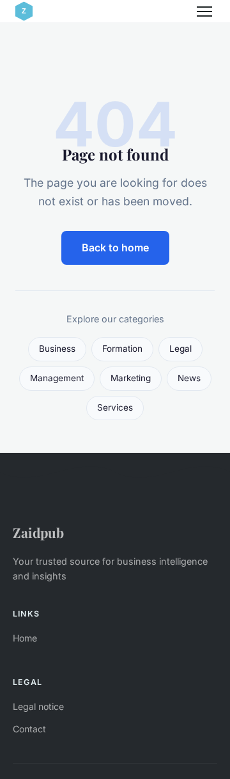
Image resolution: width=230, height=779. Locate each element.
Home (25, 638)
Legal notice (38, 706)
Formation (122, 348)
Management (57, 378)
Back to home (115, 247)
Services (115, 407)
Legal (180, 348)
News (189, 378)
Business (57, 348)
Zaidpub (38, 532)
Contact (29, 728)
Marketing (131, 378)
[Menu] (204, 11)
